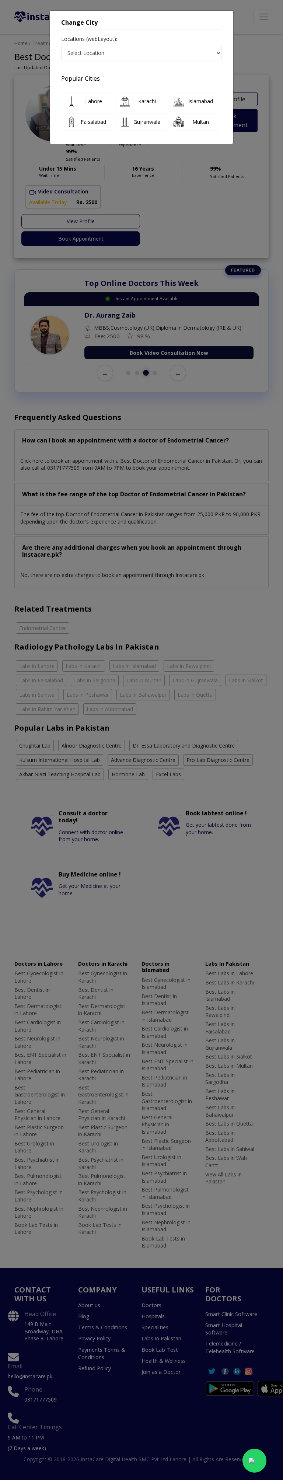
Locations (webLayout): (89, 38)
